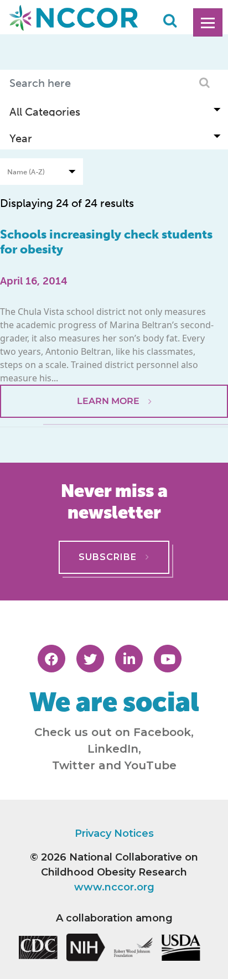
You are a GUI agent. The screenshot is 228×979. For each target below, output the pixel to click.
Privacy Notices (114, 833)
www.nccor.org (114, 887)
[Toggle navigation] (207, 22)
